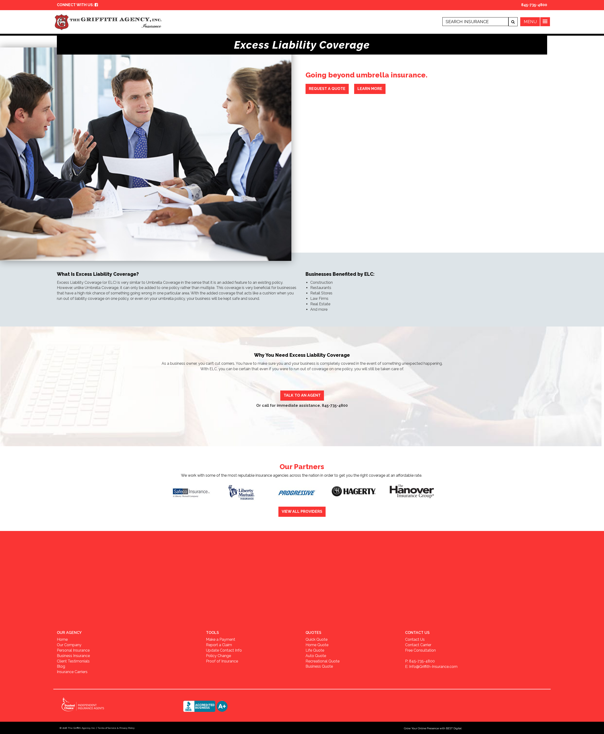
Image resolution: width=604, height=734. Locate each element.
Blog (61, 666)
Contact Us (415, 639)
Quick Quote (316, 639)
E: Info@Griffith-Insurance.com (431, 666)
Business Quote (319, 666)
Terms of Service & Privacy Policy (115, 728)
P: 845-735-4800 (420, 661)
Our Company (69, 645)
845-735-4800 (534, 5)
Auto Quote (316, 655)
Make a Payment (220, 639)
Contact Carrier (418, 645)
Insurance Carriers (72, 672)
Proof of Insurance (222, 661)
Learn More (369, 88)
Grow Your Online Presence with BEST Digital (432, 728)
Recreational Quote (323, 661)
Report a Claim (219, 645)
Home (62, 639)
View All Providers (302, 511)
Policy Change (218, 655)
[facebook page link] (96, 5)
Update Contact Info (224, 650)
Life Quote (315, 650)
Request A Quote (327, 88)
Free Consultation (420, 650)
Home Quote (317, 645)
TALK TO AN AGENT (302, 395)
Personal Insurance (73, 650)
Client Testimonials (73, 661)
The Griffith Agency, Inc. (81, 728)
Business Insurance (73, 655)
